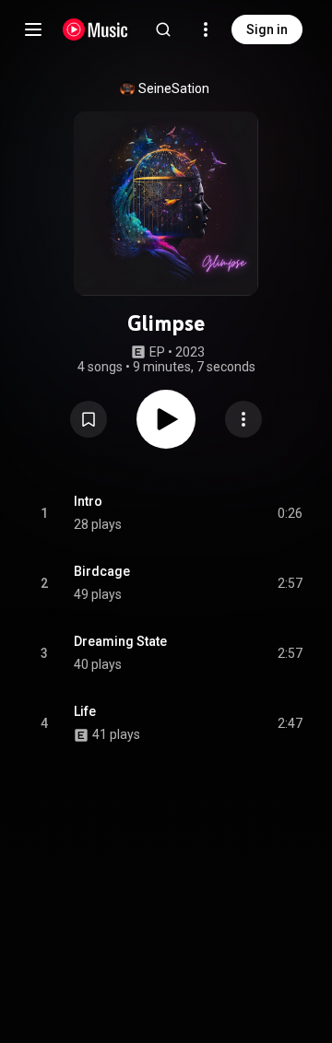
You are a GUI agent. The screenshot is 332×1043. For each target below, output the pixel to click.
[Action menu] (243, 419)
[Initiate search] (163, 29)
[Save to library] (88, 419)
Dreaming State (120, 641)
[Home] (95, 29)
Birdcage (102, 571)
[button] (88, 419)
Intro (88, 501)
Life (85, 711)
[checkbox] (290, 513)
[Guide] (33, 29)
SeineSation (173, 88)
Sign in (267, 29)
